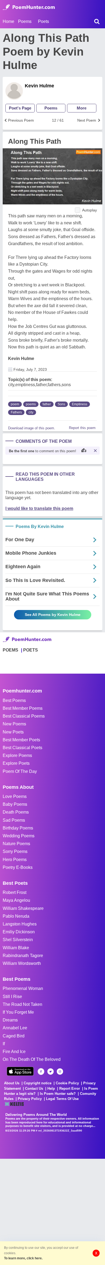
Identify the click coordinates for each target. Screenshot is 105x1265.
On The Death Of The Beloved (32, 1059)
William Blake (16, 947)
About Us (11, 1083)
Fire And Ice (14, 1051)
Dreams (10, 1020)
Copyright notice (37, 1083)
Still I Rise (12, 996)
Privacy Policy (30, 1099)
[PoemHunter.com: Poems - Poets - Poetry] (29, 7)
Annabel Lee (15, 1028)
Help (51, 1088)
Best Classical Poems (24, 716)
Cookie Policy (67, 1083)
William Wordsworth (22, 963)
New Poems (14, 724)
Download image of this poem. (31, 428)
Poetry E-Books (18, 867)
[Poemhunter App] (20, 1071)
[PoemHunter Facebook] (41, 1071)
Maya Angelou (16, 900)
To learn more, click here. (23, 1258)
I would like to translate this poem (39, 508)
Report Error (69, 1088)
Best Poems (14, 700)
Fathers (16, 412)
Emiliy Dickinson (19, 932)
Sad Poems (14, 820)
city (31, 412)
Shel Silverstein (18, 939)
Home (8, 21)
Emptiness (79, 404)
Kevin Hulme (39, 85)
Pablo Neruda (16, 916)
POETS (30, 650)
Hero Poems (15, 859)
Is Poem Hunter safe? (58, 1094)
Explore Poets (16, 763)
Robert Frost (14, 892)
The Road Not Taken (22, 1004)
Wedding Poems (18, 836)
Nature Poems (16, 843)
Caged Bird (13, 1036)
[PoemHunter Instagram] (60, 1071)
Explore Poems (17, 755)
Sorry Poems (15, 851)
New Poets (13, 732)
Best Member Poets (21, 740)
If (4, 1043)
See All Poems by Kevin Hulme (52, 614)
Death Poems (16, 812)
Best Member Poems (23, 708)
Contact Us (34, 1088)
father (47, 404)
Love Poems (15, 796)
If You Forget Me (18, 1012)
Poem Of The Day (20, 771)
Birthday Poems (18, 828)
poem (15, 404)
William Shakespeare (23, 908)
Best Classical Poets (22, 747)
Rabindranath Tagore (23, 955)
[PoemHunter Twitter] (50, 1071)
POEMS (10, 650)
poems (31, 404)
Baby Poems (15, 804)
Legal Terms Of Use (62, 1099)
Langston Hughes (20, 924)
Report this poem (82, 428)
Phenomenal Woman (23, 988)
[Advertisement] (52, 1211)
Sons (61, 404)
